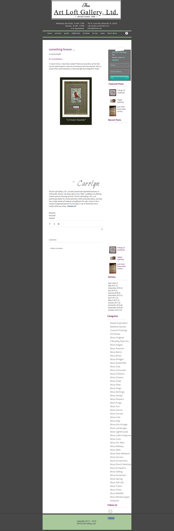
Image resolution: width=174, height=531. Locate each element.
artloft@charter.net (95, 28)
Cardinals (52, 218)
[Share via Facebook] (50, 224)
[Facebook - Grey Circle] (110, 511)
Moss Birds (52, 215)
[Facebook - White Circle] (126, 33)
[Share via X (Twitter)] (54, 224)
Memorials (52, 213)
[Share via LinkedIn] (59, 224)
